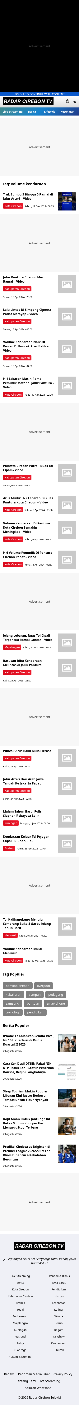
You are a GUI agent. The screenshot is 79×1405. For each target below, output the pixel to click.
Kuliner (58, 1309)
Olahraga (20, 1350)
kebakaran (13, 994)
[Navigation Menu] (74, 101)
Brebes (9, 848)
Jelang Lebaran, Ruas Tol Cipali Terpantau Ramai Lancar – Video (28, 637)
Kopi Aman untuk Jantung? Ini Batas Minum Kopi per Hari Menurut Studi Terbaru (26, 1123)
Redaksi (9, 1374)
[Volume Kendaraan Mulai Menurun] (67, 956)
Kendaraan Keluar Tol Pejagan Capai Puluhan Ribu (26, 838)
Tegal (20, 1309)
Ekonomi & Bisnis (59, 1276)
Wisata (58, 1316)
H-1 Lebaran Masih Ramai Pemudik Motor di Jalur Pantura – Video (28, 383)
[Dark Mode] (68, 101)
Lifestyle (49, 111)
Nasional (10, 935)
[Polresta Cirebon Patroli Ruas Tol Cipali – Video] (67, 473)
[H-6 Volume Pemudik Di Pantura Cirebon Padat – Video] (67, 560)
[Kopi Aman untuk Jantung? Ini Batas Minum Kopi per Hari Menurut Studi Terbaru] (67, 1126)
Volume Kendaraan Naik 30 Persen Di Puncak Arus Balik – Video (26, 346)
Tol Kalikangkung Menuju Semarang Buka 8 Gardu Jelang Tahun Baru (27, 923)
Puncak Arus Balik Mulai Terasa (27, 751)
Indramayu (20, 1316)
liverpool (43, 986)
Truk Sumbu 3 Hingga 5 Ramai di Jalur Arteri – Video (28, 196)
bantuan (33, 1003)
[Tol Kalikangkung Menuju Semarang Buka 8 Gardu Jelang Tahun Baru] (67, 926)
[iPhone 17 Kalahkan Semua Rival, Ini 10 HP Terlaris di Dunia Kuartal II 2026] (67, 1043)
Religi (20, 1343)
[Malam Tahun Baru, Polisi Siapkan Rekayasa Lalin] (67, 818)
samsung (12, 1003)
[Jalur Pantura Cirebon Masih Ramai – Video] (67, 284)
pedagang (55, 994)
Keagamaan (58, 1343)
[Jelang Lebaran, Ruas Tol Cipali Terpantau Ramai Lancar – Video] (67, 642)
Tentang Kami (26, 1381)
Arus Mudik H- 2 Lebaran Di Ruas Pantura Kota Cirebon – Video (28, 500)
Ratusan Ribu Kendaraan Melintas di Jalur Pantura (22, 663)
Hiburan (58, 1350)
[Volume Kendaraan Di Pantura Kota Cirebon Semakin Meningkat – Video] (67, 530)
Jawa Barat (59, 1282)
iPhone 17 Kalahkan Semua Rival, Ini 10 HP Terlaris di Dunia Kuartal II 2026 (28, 1040)
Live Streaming (13, 111)
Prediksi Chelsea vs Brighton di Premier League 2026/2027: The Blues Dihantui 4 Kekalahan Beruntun (26, 1153)
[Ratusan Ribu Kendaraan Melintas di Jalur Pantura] (67, 668)
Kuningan (11, 823)
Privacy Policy (62, 1374)
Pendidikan (59, 1289)
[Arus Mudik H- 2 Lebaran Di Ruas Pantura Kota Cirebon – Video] (67, 505)
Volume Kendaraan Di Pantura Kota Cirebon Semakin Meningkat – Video (26, 527)
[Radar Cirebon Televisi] (28, 101)
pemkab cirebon (18, 986)
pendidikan (35, 1012)
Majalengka (12, 647)
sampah (35, 994)
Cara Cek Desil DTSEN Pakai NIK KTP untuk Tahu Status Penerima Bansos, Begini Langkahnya (28, 1067)
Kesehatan (67, 111)
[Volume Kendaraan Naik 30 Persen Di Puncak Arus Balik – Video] (67, 349)
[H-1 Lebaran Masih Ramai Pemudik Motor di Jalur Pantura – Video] (67, 386)
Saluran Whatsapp (38, 1388)
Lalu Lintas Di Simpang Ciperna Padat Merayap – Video (27, 312)
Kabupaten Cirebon (17, 289)
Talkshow (59, 1336)
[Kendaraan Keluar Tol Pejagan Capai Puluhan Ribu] (67, 843)
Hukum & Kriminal (20, 1356)
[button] (33, 111)
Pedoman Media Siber (34, 1374)
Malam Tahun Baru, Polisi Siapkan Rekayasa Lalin (23, 813)
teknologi (13, 1012)
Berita (32, 111)
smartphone (56, 1003)
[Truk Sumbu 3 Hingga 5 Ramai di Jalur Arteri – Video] (67, 201)
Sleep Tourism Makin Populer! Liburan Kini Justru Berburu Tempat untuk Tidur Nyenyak (26, 1095)
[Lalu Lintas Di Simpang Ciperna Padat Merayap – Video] (67, 317)
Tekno (59, 1323)
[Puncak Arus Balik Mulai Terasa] (67, 758)
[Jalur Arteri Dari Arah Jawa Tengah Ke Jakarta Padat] (67, 786)
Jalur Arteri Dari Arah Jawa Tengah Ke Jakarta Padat (23, 781)
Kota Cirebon (13, 206)
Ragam (58, 1330)
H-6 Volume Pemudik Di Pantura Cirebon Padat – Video (27, 555)
